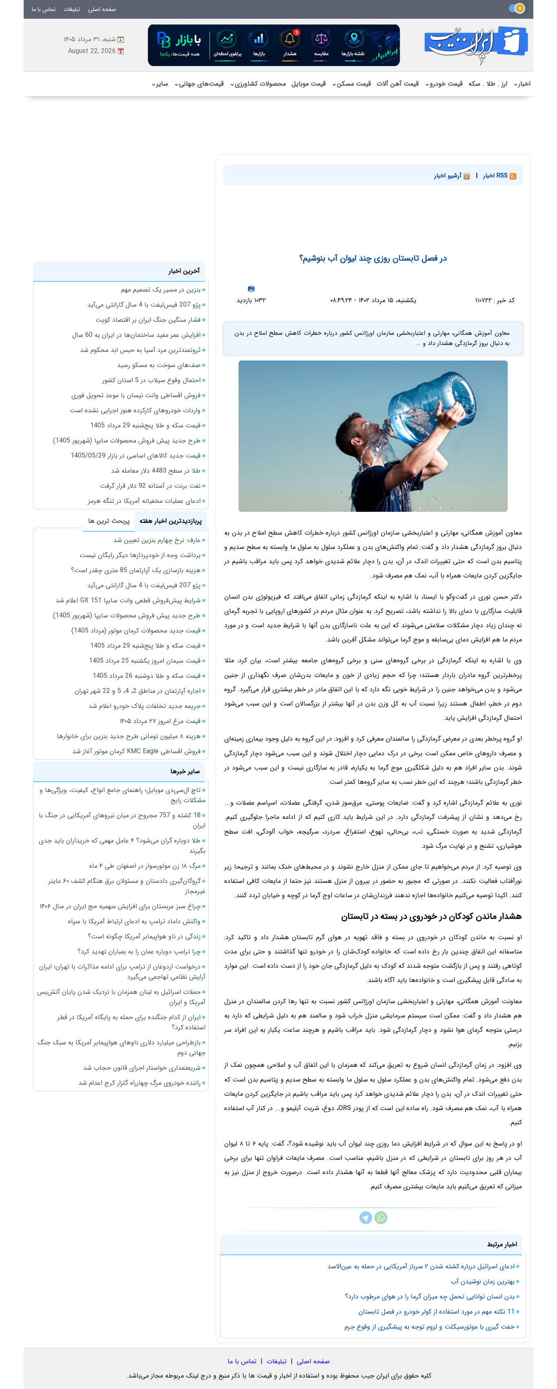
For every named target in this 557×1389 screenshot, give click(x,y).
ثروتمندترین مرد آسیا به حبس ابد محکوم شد (140, 350)
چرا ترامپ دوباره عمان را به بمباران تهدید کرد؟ (139, 952)
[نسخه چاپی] (251, 288)
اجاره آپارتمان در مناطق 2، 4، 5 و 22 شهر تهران (138, 691)
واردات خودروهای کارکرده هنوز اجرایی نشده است (135, 410)
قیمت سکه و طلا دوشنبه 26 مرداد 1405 (147, 676)
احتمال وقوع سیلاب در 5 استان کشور (151, 380)
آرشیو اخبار (449, 176)
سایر (159, 84)
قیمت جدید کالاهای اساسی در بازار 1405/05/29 (136, 456)
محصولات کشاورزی (258, 84)
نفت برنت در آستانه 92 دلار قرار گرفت (150, 486)
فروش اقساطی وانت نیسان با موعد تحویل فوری (136, 395)
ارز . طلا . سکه (488, 84)
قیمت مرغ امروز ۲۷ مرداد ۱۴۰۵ (160, 721)
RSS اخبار (496, 176)
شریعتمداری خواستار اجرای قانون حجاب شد (142, 1068)
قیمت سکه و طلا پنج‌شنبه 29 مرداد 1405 (145, 425)
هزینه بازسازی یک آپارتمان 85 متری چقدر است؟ (136, 570)
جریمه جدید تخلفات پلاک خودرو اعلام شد (144, 706)
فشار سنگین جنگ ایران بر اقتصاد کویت (148, 320)
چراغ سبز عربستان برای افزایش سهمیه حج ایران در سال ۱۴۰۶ (120, 906)
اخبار (521, 84)
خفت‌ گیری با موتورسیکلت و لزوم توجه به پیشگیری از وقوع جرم (430, 1327)
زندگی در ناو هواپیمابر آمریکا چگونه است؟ (144, 936)
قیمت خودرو (443, 84)
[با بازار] (274, 45)
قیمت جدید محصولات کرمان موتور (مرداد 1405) (136, 631)
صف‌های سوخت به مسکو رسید (159, 365)
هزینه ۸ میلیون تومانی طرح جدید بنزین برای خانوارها (129, 736)
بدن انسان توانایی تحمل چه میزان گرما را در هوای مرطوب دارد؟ (430, 1297)
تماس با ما (43, 9)
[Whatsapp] (380, 1222)
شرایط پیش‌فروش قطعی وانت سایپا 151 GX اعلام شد (128, 600)
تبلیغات (72, 9)
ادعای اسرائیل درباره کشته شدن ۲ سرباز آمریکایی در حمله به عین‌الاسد (421, 1266)
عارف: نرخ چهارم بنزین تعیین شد (157, 540)
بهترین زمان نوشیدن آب (483, 1281)
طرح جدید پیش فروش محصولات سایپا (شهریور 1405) (127, 441)
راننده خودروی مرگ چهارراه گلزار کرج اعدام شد (139, 1083)
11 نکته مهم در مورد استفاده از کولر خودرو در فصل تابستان (436, 1312)
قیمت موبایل (309, 84)
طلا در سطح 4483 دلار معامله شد (156, 471)
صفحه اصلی (102, 9)
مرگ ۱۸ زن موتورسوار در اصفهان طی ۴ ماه (145, 866)
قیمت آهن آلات (398, 84)
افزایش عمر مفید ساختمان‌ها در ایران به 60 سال (136, 335)
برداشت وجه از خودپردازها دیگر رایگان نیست (140, 555)
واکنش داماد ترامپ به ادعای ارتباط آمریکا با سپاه (134, 921)
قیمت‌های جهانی (199, 84)
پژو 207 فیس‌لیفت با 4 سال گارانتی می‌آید (144, 305)
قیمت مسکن (351, 84)
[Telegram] (365, 1222)
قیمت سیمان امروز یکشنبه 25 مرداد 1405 (145, 661)
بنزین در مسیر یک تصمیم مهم (161, 290)
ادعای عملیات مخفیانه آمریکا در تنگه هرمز (144, 501)
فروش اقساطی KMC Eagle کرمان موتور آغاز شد (136, 751)
